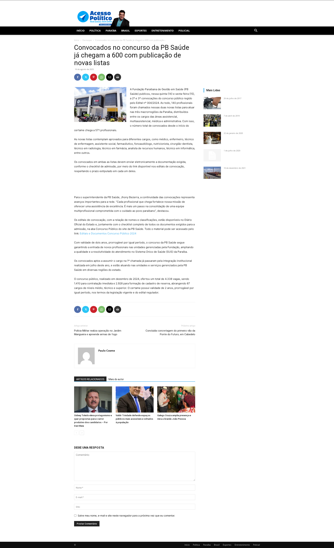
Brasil (125, 30)
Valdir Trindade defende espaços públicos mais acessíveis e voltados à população (134, 419)
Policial (184, 30)
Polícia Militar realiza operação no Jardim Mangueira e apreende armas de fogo (97, 332)
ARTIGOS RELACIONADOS (90, 379)
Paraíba (111, 30)
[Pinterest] (93, 77)
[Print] (117, 77)
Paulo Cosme (106, 350)
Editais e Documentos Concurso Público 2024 (108, 233)
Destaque (87, 40)
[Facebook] (77, 77)
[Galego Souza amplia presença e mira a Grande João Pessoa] (176, 399)
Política (95, 30)
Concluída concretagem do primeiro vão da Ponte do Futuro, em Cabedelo (170, 332)
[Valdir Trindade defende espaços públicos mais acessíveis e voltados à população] (135, 399)
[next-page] (82, 433)
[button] (256, 31)
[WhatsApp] (101, 77)
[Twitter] (85, 77)
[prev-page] (76, 433)
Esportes (141, 30)
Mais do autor (116, 379)
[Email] (109, 77)
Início (81, 30)
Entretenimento (163, 30)
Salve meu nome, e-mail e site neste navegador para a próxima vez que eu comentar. (126, 515)
